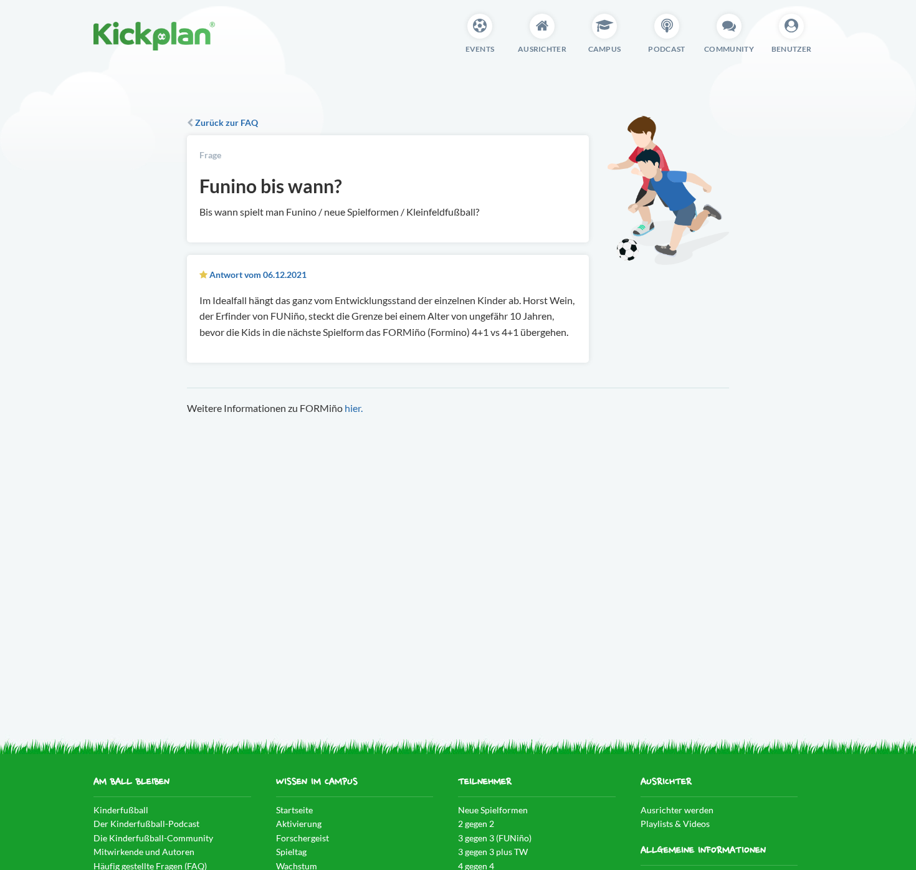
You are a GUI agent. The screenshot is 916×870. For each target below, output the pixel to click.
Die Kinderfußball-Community (153, 838)
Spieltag (291, 851)
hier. (354, 408)
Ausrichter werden (677, 810)
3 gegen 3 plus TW (493, 851)
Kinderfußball (120, 810)
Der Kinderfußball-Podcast (146, 823)
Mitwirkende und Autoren (143, 851)
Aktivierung (299, 823)
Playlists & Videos (675, 823)
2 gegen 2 (476, 823)
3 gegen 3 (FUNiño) (495, 838)
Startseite (294, 810)
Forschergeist (302, 838)
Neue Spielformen (493, 810)
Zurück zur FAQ (225, 122)
